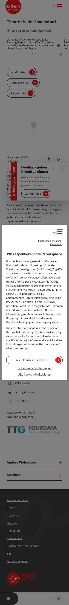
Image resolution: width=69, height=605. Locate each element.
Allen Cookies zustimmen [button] (31, 360)
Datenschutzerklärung (50, 240)
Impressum (56, 244)
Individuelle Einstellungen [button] (34, 368)
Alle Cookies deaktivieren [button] (34, 374)
